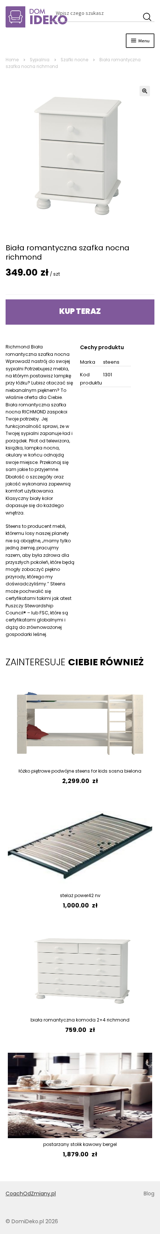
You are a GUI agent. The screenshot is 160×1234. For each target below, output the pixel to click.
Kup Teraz (80, 311)
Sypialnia (39, 60)
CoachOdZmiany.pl (31, 1193)
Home (12, 60)
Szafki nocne (74, 60)
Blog (149, 1193)
